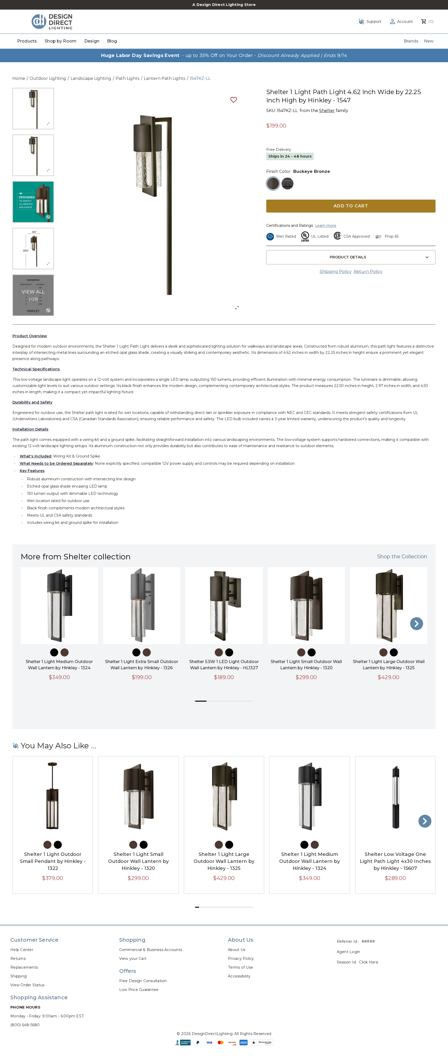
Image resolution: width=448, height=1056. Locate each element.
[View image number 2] (33, 155)
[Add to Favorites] (233, 99)
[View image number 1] (33, 108)
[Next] (416, 623)
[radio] (273, 183)
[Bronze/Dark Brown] (64, 652)
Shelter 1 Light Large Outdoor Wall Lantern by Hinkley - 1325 (224, 861)
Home (18, 78)
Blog (112, 41)
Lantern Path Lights (164, 78)
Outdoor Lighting (48, 78)
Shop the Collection (402, 556)
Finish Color (278, 171)
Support (374, 21)
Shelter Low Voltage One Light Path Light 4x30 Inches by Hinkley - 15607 (395, 861)
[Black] (54, 652)
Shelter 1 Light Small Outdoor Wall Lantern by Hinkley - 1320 (138, 861)
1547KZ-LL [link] (200, 78)
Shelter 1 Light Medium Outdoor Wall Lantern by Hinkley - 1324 (309, 861)
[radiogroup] (351, 183)
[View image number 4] (33, 248)
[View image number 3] (33, 202)
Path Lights (127, 78)
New (428, 41)
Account (405, 21)
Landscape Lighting (91, 78)
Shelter (327, 110)
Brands (411, 41)
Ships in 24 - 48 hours (290, 156)
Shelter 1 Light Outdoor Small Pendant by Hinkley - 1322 (53, 861)
